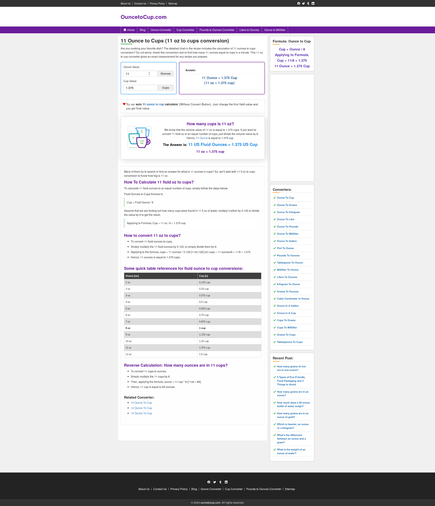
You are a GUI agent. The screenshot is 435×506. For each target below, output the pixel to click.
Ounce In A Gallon (288, 306)
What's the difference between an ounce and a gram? (291, 438)
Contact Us (140, 3)
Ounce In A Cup (286, 313)
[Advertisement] (255, 16)
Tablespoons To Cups (290, 342)
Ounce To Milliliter (288, 233)
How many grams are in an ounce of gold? (293, 415)
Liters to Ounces (249, 30)
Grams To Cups (286, 334)
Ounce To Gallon (287, 241)
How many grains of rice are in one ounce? (291, 368)
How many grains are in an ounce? (293, 393)
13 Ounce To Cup (141, 413)
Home (131, 30)
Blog (142, 30)
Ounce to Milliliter (274, 30)
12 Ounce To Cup (141, 408)
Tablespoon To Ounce (290, 262)
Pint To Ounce (285, 248)
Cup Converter (185, 30)
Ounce (204, 138)
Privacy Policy (157, 3)
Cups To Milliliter (287, 327)
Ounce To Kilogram (288, 212)
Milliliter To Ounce (288, 270)
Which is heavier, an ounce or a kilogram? (293, 426)
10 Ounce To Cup (141, 403)
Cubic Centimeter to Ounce (293, 298)
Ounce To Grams (287, 205)
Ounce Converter (161, 30)
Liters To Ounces (287, 277)
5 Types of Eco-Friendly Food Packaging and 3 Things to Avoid (291, 380)
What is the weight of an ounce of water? (291, 451)
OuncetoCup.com (144, 17)
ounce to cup (155, 104)
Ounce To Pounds (287, 226)
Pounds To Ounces (288, 255)
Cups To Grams (286, 320)
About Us (125, 3)
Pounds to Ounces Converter (216, 30)
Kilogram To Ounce (288, 284)
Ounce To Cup (285, 197)
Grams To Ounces (287, 291)
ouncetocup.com (210, 502)
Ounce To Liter (285, 219)
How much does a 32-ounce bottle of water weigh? (293, 404)
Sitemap (172, 3)
